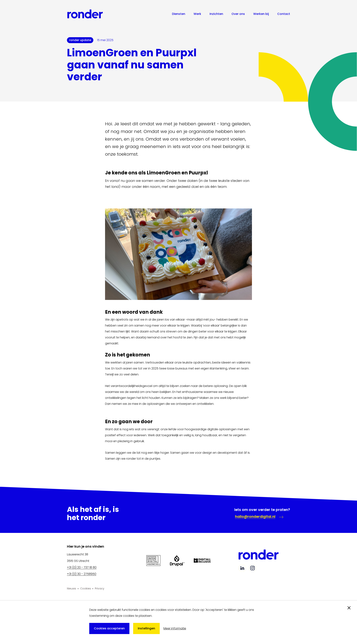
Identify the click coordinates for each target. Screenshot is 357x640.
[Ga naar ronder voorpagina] (85, 13)
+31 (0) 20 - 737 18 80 (82, 567)
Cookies (85, 588)
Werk (197, 14)
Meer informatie (174, 628)
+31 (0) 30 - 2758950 (81, 574)
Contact (283, 14)
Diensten (178, 14)
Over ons (238, 14)
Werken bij (261, 14)
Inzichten (216, 14)
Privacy (99, 588)
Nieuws (71, 588)
